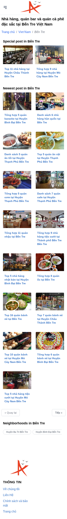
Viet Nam (24, 32)
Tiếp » (58, 412)
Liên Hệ (8, 495)
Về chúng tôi (11, 489)
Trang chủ (8, 32)
